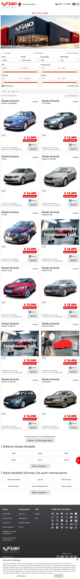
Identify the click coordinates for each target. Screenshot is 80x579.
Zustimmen (58, 576)
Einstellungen (21, 576)
